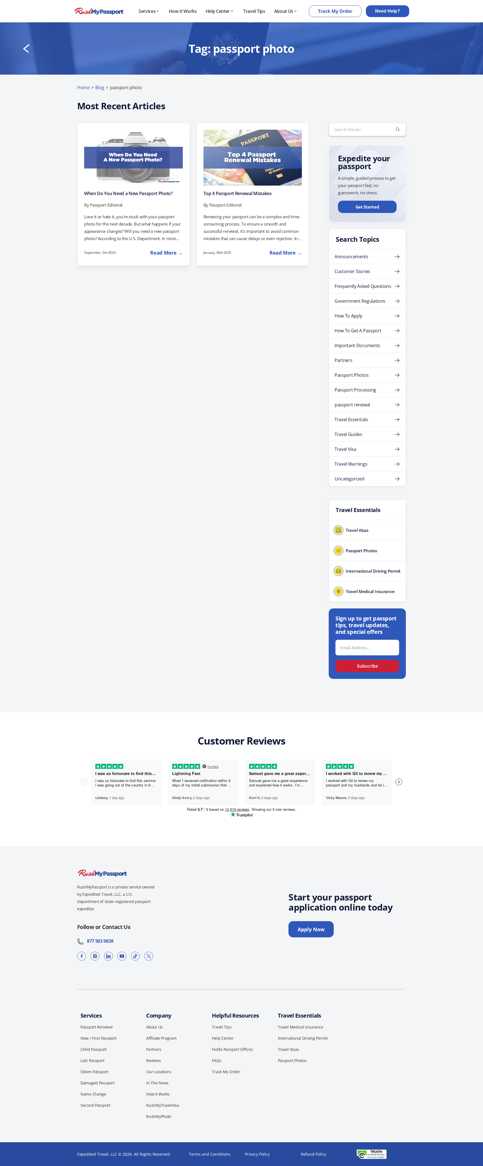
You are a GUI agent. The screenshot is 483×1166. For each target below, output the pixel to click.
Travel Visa (345, 449)
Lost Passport (92, 1060)
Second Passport (95, 1105)
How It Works (182, 11)
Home (83, 87)
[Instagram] (95, 956)
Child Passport (93, 1049)
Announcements (351, 256)
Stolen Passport (94, 1071)
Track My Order (335, 11)
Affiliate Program (161, 1038)
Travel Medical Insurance (300, 1027)
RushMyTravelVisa (162, 1105)
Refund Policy (313, 1154)
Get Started (367, 207)
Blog (99, 87)
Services (147, 11)
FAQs (216, 1060)
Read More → (166, 252)
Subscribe (367, 666)
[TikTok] (135, 956)
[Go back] (26, 49)
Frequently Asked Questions (363, 286)
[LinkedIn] (108, 956)
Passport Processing (355, 390)
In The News (157, 1083)
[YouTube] (121, 956)
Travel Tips (254, 11)
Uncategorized (349, 479)
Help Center (218, 11)
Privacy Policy (257, 1154)
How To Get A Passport (358, 331)
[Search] (397, 129)
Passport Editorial (106, 205)
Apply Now (311, 929)
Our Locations (158, 1071)
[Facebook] (81, 956)
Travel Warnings (351, 464)
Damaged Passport (97, 1083)
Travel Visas (288, 1049)
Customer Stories (352, 271)
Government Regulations (360, 301)
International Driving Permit (303, 1038)
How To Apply (348, 316)
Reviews (153, 1060)
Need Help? (387, 11)
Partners (343, 360)
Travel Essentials (351, 419)
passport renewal (352, 405)
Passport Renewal (96, 1027)
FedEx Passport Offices (232, 1049)
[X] (148, 956)
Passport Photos (351, 375)
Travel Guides (348, 434)
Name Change (93, 1094)
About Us (283, 11)
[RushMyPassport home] (99, 11)
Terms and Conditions (209, 1154)
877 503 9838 (98, 941)
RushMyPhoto (158, 1116)
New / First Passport (98, 1038)
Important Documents (357, 345)
